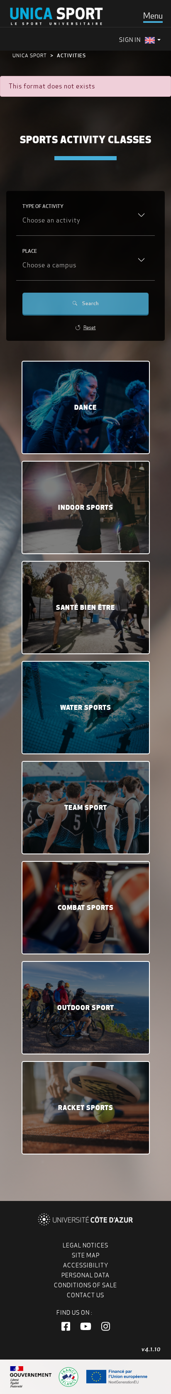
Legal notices (85, 1245)
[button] (65, 1326)
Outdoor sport (85, 1007)
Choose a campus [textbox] (49, 265)
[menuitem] (153, 40)
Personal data (85, 1275)
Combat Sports (86, 907)
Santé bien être (85, 607)
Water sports (85, 707)
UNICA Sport (29, 55)
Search (90, 303)
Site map (86, 1255)
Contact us (85, 1295)
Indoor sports (85, 507)
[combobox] (85, 221)
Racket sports (85, 1107)
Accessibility (85, 1265)
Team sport (85, 807)
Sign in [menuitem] (130, 40)
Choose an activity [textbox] (51, 220)
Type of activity (43, 206)
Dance (85, 407)
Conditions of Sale (85, 1285)
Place (29, 251)
